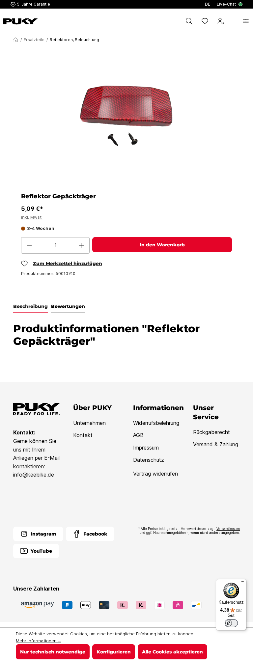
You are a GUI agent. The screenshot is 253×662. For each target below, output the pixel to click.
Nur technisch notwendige (52, 652)
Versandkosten (228, 529)
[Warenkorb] (233, 21)
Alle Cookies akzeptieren (172, 652)
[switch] (231, 623)
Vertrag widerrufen (155, 473)
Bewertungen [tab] (68, 306)
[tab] (30, 307)
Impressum (146, 447)
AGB (138, 435)
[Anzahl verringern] (29, 245)
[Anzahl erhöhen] (81, 245)
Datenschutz (148, 459)
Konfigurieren (114, 652)
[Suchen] (189, 21)
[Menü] (246, 21)
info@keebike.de (33, 474)
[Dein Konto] (220, 21)
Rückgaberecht (211, 432)
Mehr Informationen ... (38, 640)
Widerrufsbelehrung (156, 423)
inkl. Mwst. (31, 217)
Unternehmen (89, 423)
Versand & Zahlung (215, 444)
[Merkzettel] (205, 21)
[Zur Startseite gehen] (20, 21)
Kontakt (83, 435)
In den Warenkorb (162, 245)
